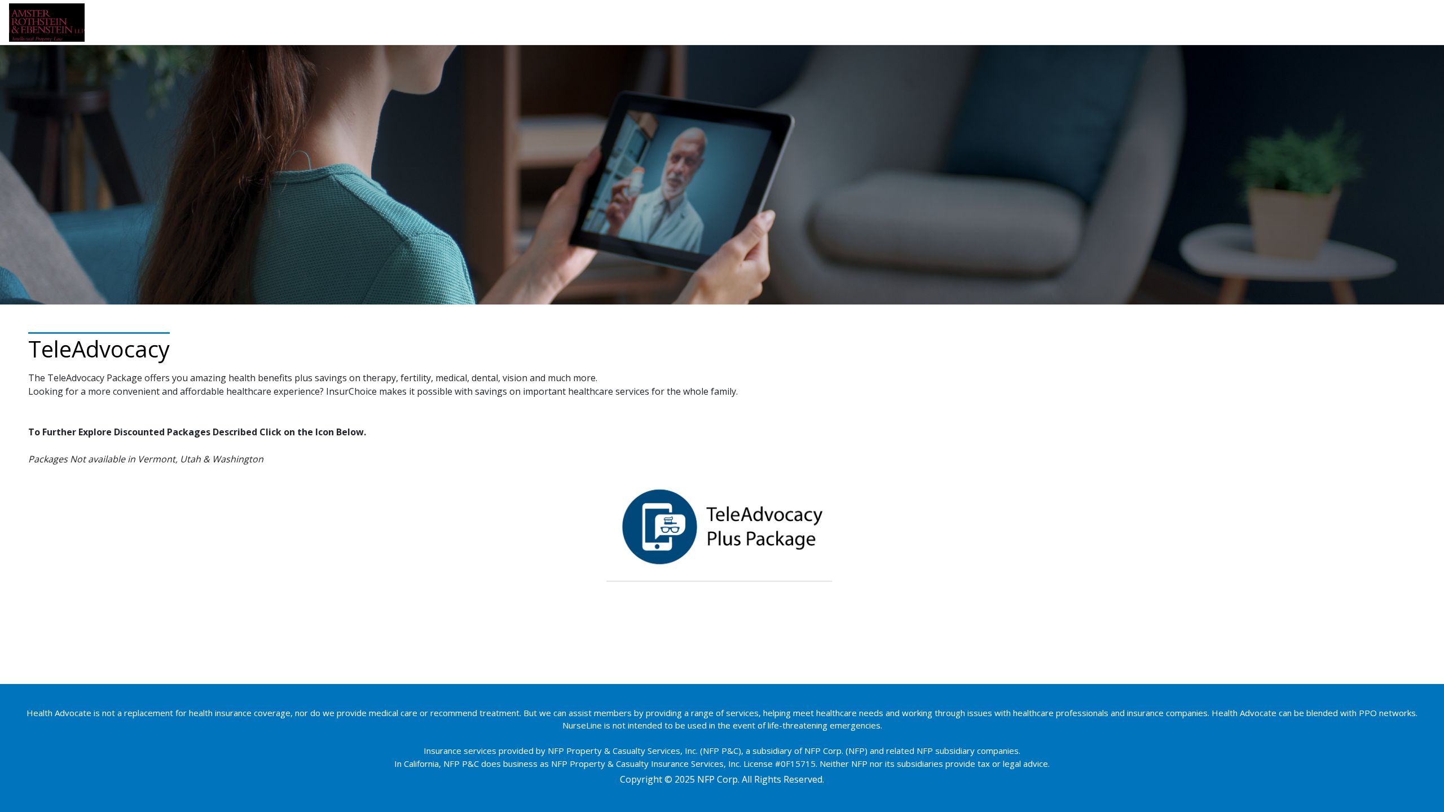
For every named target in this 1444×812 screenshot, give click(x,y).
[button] (719, 525)
